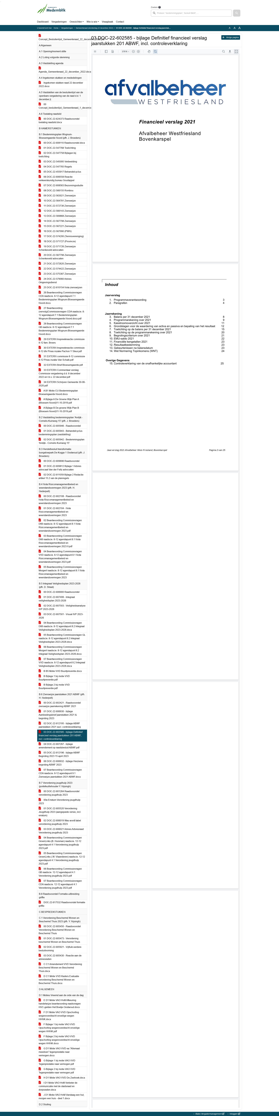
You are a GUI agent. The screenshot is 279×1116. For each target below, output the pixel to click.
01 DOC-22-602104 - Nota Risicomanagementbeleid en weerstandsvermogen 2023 (55, 511)
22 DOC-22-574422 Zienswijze (59, 268)
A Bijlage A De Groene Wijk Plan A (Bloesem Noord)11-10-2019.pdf (59, 401)
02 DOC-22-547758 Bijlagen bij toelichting (57, 155)
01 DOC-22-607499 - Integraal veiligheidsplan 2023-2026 (57, 599)
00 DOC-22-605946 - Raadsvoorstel (62, 426)
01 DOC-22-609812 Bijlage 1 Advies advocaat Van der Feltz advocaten (60, 468)
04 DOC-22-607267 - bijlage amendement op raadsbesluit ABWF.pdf (59, 746)
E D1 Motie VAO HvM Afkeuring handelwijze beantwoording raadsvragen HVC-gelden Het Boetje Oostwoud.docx (60, 1003)
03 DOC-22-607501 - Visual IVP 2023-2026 (61, 616)
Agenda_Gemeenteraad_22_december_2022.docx (63, 72)
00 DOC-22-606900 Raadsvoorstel (61, 592)
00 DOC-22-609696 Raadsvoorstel (61, 461)
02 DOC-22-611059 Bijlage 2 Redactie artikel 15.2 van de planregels (61, 476)
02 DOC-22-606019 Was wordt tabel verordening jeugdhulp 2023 (60, 822)
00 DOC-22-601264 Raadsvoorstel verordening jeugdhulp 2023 (59, 793)
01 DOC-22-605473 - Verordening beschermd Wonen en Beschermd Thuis (59, 940)
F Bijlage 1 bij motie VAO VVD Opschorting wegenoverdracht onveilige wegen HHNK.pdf (59, 1028)
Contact (120, 21)
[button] (236, 13)
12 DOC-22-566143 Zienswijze (59, 211)
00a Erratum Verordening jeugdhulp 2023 (59, 802)
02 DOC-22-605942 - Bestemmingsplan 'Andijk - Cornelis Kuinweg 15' (61, 441)
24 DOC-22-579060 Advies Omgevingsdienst (55, 281)
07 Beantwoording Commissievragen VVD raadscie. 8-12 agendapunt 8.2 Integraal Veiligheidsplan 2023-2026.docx (62, 662)
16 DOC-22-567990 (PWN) (57, 231)
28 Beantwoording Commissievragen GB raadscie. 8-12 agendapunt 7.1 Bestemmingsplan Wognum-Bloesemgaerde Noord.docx (61, 328)
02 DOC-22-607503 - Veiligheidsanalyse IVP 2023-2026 (62, 607)
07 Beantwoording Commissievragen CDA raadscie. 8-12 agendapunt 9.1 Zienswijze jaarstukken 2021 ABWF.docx (60, 773)
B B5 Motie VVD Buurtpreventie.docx (62, 671)
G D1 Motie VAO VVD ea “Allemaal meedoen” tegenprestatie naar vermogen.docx (59, 1052)
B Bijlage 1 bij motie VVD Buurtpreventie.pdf (54, 678)
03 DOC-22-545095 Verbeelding (60, 161)
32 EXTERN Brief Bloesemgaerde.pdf (63, 365)
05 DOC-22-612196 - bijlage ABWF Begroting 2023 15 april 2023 (59, 754)
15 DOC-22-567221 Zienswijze (59, 226)
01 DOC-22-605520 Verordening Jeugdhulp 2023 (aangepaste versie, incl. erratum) (60, 812)
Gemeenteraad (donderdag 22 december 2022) (94, 28)
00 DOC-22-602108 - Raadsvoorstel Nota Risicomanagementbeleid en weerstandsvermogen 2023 (60, 499)
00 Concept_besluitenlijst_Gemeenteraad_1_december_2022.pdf (63, 106)
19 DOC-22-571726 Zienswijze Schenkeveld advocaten (57, 248)
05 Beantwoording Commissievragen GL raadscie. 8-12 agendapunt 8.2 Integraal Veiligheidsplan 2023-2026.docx (62, 638)
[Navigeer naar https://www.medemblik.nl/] (51, 11)
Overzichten (76, 21)
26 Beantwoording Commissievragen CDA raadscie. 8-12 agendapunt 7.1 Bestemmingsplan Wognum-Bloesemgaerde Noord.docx (61, 297)
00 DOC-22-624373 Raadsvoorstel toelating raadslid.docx (59, 121)
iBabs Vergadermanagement (208, 1114)
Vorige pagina (232, 37)
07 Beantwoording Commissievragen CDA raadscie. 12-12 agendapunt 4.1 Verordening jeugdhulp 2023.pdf (60, 884)
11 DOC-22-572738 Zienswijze (59, 206)
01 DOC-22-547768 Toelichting (59, 148)
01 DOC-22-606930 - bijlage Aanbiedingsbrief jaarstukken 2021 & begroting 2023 (58, 715)
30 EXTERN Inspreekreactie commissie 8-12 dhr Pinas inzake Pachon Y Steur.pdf (62, 350)
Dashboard (43, 21)
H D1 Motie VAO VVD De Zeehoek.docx (64, 1077)
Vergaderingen (59, 21)
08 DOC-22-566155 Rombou (58, 190)
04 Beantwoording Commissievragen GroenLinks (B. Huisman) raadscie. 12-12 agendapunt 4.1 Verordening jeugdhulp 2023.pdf (60, 842)
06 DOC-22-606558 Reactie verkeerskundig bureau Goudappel (56, 179)
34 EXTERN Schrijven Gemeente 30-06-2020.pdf (62, 384)
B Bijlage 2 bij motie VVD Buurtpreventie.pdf (54, 686)
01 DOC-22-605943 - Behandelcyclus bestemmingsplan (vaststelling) (60, 433)
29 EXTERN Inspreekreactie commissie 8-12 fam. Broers (62, 341)
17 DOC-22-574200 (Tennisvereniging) (63, 236)
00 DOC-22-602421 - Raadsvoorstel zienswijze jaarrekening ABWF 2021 (60, 705)
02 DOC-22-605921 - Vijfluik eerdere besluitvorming (60, 949)
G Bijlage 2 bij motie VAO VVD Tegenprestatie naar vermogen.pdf (57, 1071)
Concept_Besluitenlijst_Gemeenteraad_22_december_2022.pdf (63, 39)
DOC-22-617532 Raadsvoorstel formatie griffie (62, 904)
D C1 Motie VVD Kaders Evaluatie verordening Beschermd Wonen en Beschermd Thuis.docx (59, 979)
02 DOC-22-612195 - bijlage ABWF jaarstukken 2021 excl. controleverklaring (60, 725)
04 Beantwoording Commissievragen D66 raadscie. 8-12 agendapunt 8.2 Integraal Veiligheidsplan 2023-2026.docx (62, 626)
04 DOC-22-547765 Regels (57, 166)
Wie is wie (92, 21)
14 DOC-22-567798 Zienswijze (59, 221)
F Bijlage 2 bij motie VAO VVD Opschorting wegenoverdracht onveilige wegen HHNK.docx (59, 1040)
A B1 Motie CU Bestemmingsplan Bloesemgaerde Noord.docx (58, 392)
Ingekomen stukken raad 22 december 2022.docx (61, 85)
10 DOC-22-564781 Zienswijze (59, 200)
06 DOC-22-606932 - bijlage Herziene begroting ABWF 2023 (61, 763)
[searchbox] (191, 13)
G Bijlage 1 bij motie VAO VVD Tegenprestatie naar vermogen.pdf (57, 1062)
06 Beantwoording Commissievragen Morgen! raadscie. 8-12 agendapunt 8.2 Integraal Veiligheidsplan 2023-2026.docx (60, 650)
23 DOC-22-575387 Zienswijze (59, 274)
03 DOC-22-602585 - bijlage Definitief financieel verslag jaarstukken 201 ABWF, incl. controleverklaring (61, 735)
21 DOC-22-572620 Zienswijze (59, 263)
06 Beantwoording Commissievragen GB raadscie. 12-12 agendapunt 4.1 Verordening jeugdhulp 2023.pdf (60, 872)
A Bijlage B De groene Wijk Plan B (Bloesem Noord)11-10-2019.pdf (59, 410)
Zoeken (154, 7)
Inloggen (233, 1114)
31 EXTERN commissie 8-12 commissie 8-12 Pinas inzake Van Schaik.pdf (62, 358)
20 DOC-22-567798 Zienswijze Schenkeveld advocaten (57, 257)
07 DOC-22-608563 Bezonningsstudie (63, 185)
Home (56, 28)
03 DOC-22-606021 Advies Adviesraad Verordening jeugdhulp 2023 (61, 831)
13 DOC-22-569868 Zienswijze (59, 216)
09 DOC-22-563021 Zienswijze (59, 195)
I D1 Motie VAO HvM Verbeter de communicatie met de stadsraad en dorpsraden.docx (58, 1086)
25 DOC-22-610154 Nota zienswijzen (62, 287)
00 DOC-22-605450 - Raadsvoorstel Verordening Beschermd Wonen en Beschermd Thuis (60, 930)
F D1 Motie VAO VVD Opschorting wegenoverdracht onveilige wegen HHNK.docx (59, 1015)
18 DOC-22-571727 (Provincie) (59, 241)
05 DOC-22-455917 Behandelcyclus (62, 172)
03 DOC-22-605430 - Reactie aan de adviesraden (60, 957)
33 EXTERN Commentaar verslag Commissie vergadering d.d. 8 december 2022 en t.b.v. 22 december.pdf (59, 373)
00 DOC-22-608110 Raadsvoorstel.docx (64, 143)
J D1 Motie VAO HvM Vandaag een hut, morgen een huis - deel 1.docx (61, 1097)
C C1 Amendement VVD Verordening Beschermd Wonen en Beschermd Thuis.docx (60, 967)
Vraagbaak (107, 21)
